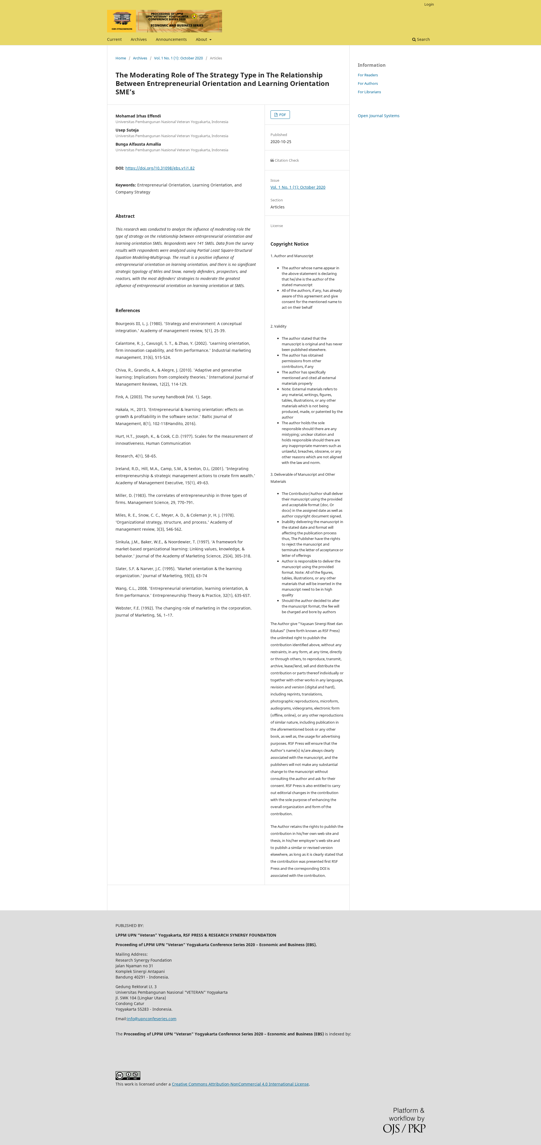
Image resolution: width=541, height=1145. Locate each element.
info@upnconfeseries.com (151, 1018)
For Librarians (369, 91)
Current (114, 39)
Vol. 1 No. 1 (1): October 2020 (178, 58)
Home (121, 58)
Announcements (171, 39)
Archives (139, 39)
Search (423, 39)
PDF (282, 114)
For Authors (368, 83)
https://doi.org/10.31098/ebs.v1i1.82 (160, 168)
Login (429, 4)
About (202, 39)
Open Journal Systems (379, 115)
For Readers (368, 74)
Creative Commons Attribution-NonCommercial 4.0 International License (240, 1084)
